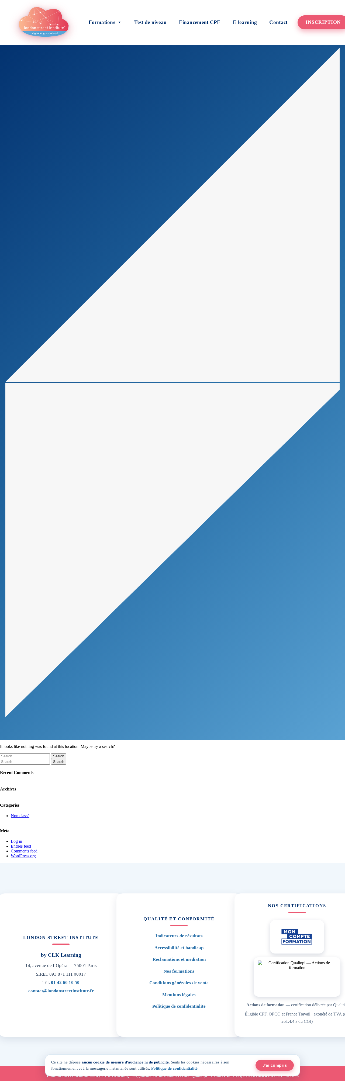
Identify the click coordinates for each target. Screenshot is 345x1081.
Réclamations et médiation (179, 959)
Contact (278, 22)
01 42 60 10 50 (65, 982)
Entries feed (21, 846)
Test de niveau (150, 22)
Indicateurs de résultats (179, 935)
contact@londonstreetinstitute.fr (61, 990)
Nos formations (179, 971)
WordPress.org (23, 856)
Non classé (20, 815)
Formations (102, 22)
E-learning (245, 22)
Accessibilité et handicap (178, 947)
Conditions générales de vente (179, 982)
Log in (16, 841)
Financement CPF (199, 22)
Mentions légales (179, 994)
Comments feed (24, 851)
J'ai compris (275, 1065)
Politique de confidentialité (179, 1006)
